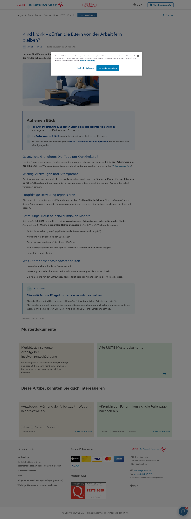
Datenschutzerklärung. (88, 61)
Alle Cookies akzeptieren (107, 68)
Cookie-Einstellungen (85, 68)
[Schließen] (138, 56)
